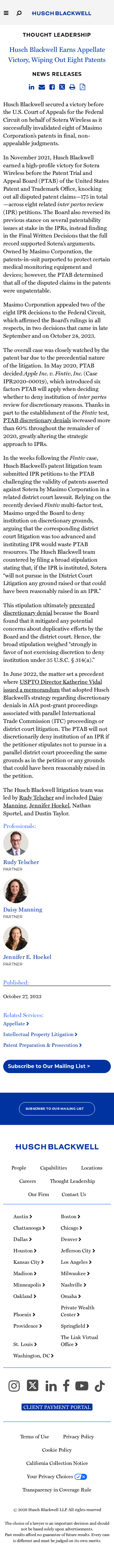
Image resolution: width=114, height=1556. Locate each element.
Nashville (72, 1284)
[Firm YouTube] (84, 1388)
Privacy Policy (78, 1436)
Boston (69, 1216)
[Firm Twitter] (35, 1388)
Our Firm (38, 1194)
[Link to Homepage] (62, 13)
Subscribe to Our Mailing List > (49, 1066)
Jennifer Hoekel (49, 805)
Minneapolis (27, 1284)
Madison (23, 1273)
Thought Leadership (57, 35)
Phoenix (23, 1314)
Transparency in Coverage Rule (57, 1489)
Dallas (21, 1239)
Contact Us (74, 1194)
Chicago (70, 1227)
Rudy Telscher (36, 797)
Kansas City (27, 1261)
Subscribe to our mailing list (55, 1109)
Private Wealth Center (77, 1311)
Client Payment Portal (57, 1407)
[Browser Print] (72, 87)
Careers (27, 1180)
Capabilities (53, 1167)
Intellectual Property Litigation (39, 1034)
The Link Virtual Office (79, 1341)
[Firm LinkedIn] (54, 1388)
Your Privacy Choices (50, 1476)
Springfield (73, 1325)
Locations (92, 1167)
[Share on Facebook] (52, 87)
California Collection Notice (57, 1463)
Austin (21, 1216)
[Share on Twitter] (62, 87)
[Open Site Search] (19, 12)
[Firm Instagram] (17, 1388)
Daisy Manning (22, 909)
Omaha (69, 1296)
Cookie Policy (57, 1449)
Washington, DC (32, 1355)
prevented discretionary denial (49, 609)
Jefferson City (76, 1250)
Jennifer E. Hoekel (27, 956)
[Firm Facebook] (68, 1388)
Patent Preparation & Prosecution (41, 1045)
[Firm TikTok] (99, 1388)
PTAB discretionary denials (37, 420)
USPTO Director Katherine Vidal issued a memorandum (52, 685)
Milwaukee (74, 1273)
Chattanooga (27, 1227)
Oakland (23, 1296)
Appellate (14, 1023)
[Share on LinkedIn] (31, 87)
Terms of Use (34, 1436)
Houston (23, 1250)
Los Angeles (75, 1261)
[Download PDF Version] (82, 87)
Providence (26, 1325)
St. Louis (23, 1344)
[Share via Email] (42, 87)
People (18, 1167)
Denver (70, 1239)
